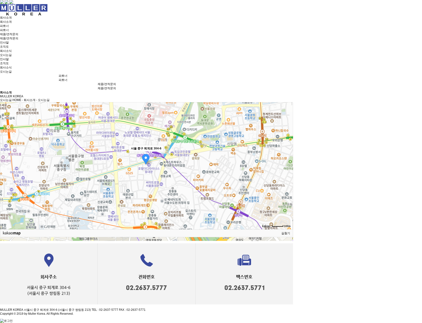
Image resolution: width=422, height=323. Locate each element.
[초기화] (287, 174)
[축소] (287, 165)
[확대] (287, 157)
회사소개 (6, 17)
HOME (16, 100)
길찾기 (285, 233)
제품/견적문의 (9, 34)
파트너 (4, 26)
